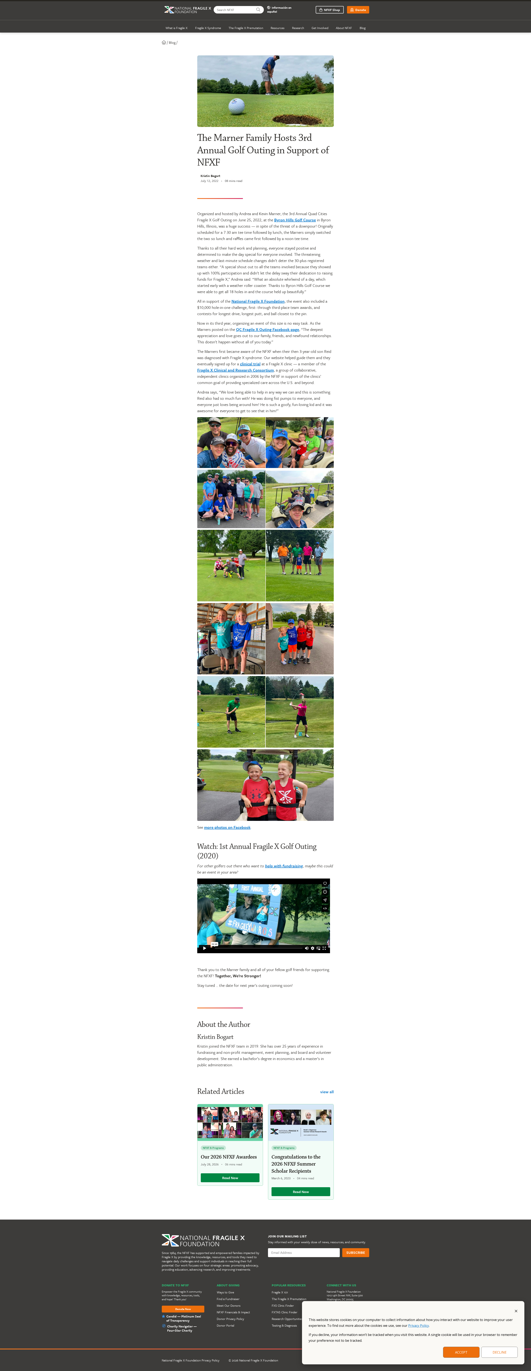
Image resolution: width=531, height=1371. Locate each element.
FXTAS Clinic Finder (284, 1312)
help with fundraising (284, 866)
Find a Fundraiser (228, 1299)
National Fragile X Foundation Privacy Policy (190, 1360)
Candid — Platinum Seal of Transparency (183, 1318)
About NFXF (344, 28)
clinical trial (250, 364)
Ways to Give (225, 1292)
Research (298, 28)
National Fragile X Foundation (258, 301)
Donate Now (183, 1309)
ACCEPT (461, 1352)
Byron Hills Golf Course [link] (295, 220)
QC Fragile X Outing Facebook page (267, 329)
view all (327, 1091)
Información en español (279, 10)
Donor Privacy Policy (230, 1318)
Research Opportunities (287, 1318)
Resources (277, 28)
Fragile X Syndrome (208, 28)
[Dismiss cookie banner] (516, 1311)
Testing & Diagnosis (284, 1325)
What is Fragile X (177, 28)
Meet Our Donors (228, 1305)
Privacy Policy (418, 1325)
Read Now (230, 1177)
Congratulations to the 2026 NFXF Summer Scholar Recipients (296, 1164)
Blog (362, 28)
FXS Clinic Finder (283, 1305)
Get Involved (320, 28)
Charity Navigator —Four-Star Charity (182, 1328)
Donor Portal (225, 1325)
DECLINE (500, 1352)
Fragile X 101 (280, 1292)
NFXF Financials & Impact (233, 1312)
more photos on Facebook (227, 827)
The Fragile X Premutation (246, 28)
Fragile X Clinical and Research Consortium (235, 370)
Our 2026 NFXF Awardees (229, 1157)
